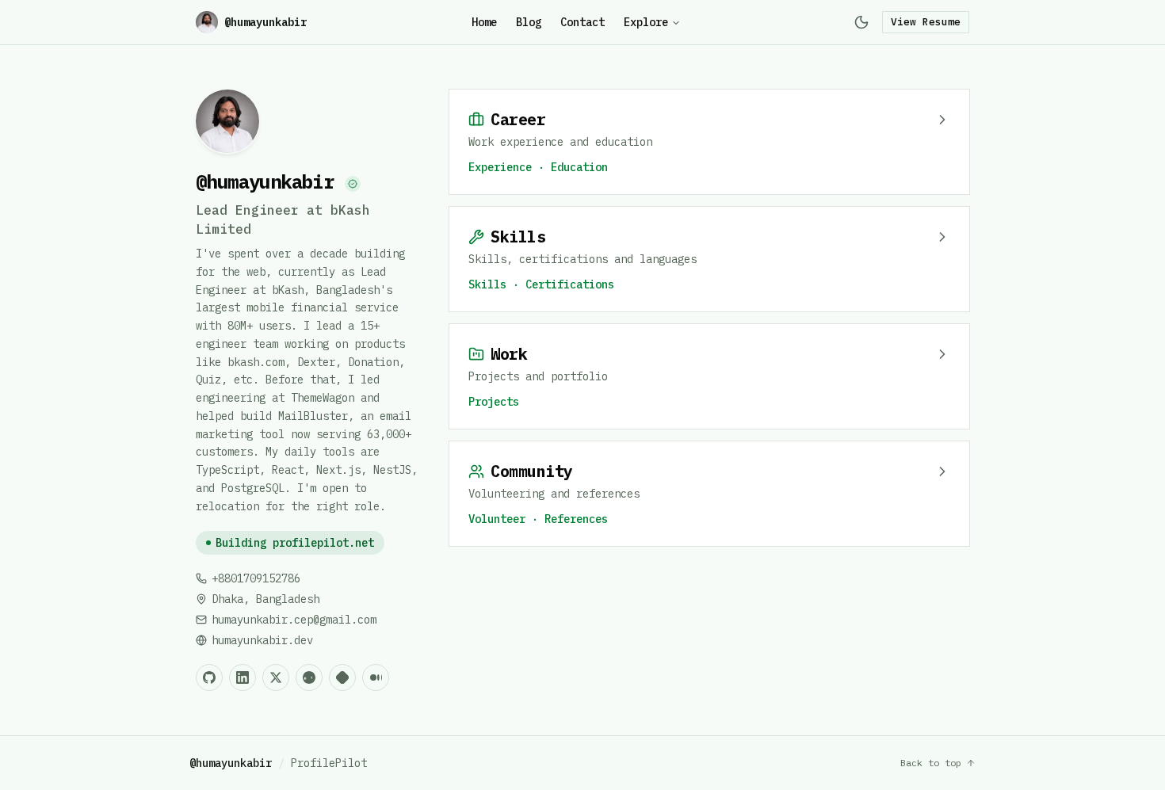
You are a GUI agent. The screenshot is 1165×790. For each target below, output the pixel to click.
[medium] (375, 677)
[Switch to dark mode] (861, 22)
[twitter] (275, 677)
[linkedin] (242, 677)
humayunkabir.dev (262, 640)
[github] (209, 677)
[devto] (309, 677)
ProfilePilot (329, 763)
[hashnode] (342, 677)
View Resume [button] (926, 22)
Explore (646, 22)
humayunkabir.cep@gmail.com (294, 620)
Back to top (930, 763)
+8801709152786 (256, 578)
